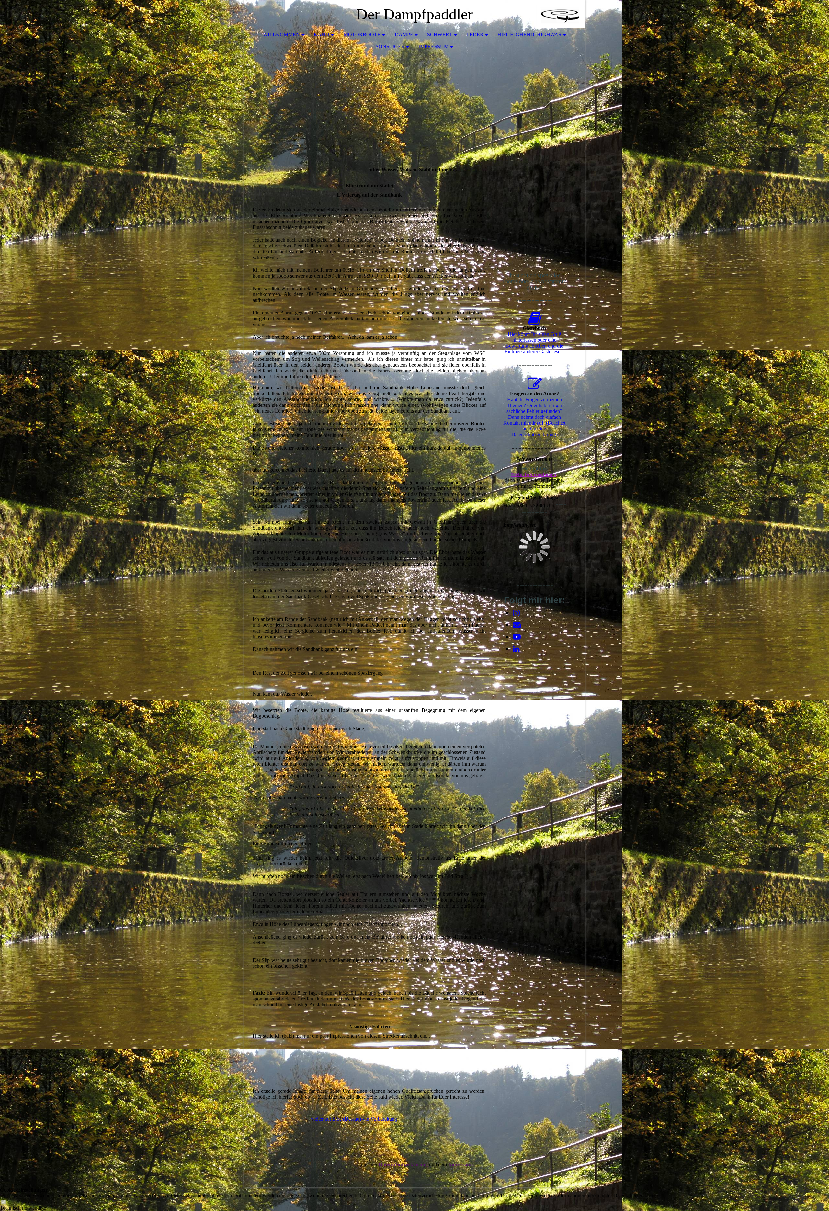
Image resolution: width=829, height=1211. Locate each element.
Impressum (433, 46)
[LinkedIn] (516, 649)
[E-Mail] (517, 625)
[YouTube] (517, 637)
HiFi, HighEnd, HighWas (529, 34)
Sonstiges (390, 46)
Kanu (321, 34)
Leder (474, 34)
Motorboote (362, 34)
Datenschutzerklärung (403, 1164)
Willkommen (281, 34)
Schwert (439, 34)
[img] (560, 14)
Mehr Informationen (533, 474)
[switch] (3, 1202)
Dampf (404, 34)
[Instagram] (516, 613)
